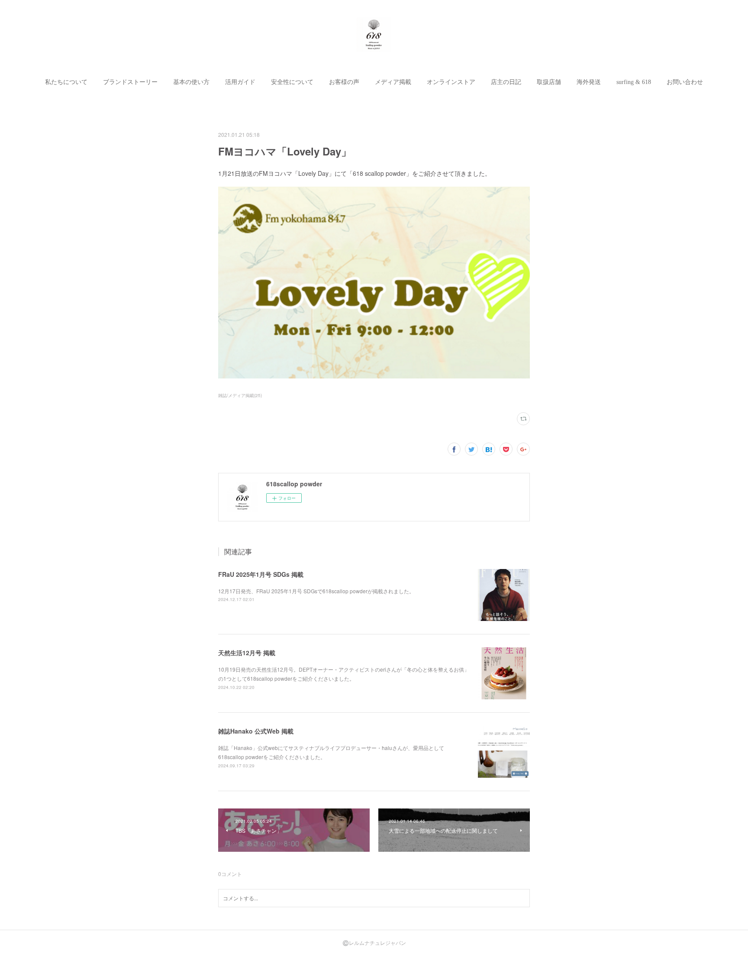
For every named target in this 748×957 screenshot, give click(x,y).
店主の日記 (506, 82)
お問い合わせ (685, 82)
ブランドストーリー (130, 82)
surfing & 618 (633, 82)
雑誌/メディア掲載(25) (240, 395)
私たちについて (66, 82)
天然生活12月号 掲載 (246, 652)
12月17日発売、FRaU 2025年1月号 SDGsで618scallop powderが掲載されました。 (316, 591)
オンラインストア (451, 82)
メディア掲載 (393, 82)
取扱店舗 (549, 82)
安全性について (292, 82)
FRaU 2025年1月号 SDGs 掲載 (260, 574)
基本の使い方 (191, 82)
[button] (66, 82)
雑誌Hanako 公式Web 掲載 (255, 731)
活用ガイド (240, 82)
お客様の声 (344, 82)
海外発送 (589, 82)
